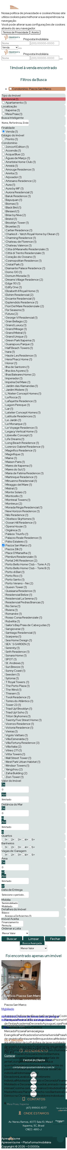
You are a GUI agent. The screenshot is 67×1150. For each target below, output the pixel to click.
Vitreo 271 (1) (14, 750)
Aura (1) (10, 185)
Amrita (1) (12, 173)
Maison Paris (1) (15, 462)
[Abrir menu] (1, 16)
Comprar (9, 1056)
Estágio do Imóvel (12, 135)
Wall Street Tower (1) (18, 758)
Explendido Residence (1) (22, 302)
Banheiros (7, 843)
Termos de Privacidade (15, 32)
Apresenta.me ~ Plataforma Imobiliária (26, 1142)
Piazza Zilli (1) (14, 549)
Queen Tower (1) (16, 587)
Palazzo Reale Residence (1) (24, 538)
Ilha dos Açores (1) (17, 371)
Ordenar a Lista (11, 928)
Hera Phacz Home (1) (19, 359)
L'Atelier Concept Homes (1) (23, 393)
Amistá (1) (12, 166)
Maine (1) (11, 458)
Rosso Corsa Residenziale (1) (24, 617)
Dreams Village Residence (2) (24, 279)
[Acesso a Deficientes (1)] (30, 916)
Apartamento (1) (16, 102)
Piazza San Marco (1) (18, 545)
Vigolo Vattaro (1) (17, 735)
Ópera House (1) (16, 526)
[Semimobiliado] (9, 903)
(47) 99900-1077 (36, 1107)
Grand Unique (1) (16, 336)
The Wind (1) (13, 690)
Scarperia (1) (13, 636)
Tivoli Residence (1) (18, 697)
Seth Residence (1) (17, 652)
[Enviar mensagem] (20, 48)
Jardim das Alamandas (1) (22, 386)
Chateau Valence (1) (19, 245)
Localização (9, 106)
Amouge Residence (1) (20, 169)
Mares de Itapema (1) (19, 466)
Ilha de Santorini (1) (17, 367)
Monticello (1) (14, 496)
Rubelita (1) (13, 621)
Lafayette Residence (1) (21, 401)
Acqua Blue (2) (15, 154)
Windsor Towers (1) (17, 765)
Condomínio (9, 143)
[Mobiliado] (9, 906)
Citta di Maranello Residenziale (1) (27, 249)
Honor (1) (11, 363)
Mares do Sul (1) (15, 469)
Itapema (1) (13, 110)
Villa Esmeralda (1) (17, 739)
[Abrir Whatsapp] (60, 1138)
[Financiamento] (12, 922)
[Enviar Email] (60, 1131)
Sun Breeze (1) (15, 667)
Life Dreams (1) (15, 439)
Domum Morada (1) (18, 276)
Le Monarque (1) (16, 424)
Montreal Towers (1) (18, 500)
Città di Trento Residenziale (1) (25, 253)
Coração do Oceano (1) (21, 257)
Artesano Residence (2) (21, 181)
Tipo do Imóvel (11, 95)
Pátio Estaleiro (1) (16, 541)
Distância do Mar (12, 804)
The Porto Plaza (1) (18, 686)
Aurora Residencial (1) (19, 192)
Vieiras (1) (12, 731)
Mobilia (6, 900)
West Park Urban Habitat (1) (23, 762)
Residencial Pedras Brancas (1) (25, 602)
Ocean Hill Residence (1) (21, 522)
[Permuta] (12, 925)
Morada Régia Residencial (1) (24, 507)
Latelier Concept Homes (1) (23, 412)
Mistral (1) (11, 488)
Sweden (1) (13, 674)
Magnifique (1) (15, 454)
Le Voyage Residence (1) (22, 428)
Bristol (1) (11, 219)
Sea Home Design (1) (19, 640)
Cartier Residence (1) (19, 230)
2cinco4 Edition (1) (17, 147)
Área (4, 858)
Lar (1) (9, 409)
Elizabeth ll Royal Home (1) (22, 291)
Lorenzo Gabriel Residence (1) (25, 447)
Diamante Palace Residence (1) (25, 268)
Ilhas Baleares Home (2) (20, 374)
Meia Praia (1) (14, 114)
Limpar (33, 939)
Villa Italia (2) (13, 746)
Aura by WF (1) (15, 188)
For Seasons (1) (15, 310)
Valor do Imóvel (11, 781)
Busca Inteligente (12, 118)
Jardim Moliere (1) (17, 390)
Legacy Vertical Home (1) (21, 431)
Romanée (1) (14, 614)
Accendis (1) (13, 150)
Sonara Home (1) (16, 655)
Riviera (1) (12, 610)
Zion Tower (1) (15, 777)
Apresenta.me (10, 1138)
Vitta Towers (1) (15, 754)
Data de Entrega (12, 890)
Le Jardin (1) (13, 420)
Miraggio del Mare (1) (19, 485)
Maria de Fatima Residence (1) (25, 473)
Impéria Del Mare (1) (18, 382)
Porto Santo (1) (15, 579)
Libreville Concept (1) (19, 435)
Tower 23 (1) (13, 705)
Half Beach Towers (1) (19, 348)
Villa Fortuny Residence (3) (22, 743)
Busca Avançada (32, 943)
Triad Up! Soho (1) (17, 712)
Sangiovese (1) (15, 629)
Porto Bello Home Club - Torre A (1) (28, 564)
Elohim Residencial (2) (19, 295)
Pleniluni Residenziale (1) (21, 557)
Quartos (6, 836)
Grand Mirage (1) (16, 329)
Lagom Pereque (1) (18, 405)
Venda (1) (12, 131)
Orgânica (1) (13, 530)
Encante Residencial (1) (20, 298)
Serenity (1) (13, 648)
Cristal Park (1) (14, 264)
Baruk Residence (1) (18, 196)
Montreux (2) (14, 503)
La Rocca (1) (13, 397)
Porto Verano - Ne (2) (19, 583)
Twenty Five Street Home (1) (24, 720)
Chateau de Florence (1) (21, 242)
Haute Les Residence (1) (21, 355)
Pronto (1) (12, 139)
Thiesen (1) (13, 693)
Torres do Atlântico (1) (19, 701)
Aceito (35, 32)
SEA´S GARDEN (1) (18, 644)
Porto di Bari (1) (15, 572)
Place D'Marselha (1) (18, 553)
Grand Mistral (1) (16, 333)
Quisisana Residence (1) (21, 591)
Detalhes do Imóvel (13, 909)
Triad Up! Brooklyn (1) (19, 709)
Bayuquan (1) (14, 200)
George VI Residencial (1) (22, 317)
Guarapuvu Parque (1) (19, 344)
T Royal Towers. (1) (17, 682)
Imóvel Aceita (10, 919)
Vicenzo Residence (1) (20, 724)
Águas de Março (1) (18, 158)
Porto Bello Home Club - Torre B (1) (28, 568)
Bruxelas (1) (13, 226)
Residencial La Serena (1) (21, 598)
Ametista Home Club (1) (21, 162)
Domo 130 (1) (14, 272)
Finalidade (8, 128)
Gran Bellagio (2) (16, 321)
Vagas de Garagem (13, 851)
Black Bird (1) (13, 207)
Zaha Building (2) (16, 773)
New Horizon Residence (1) (23, 511)
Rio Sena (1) (13, 606)
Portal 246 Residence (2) (21, 560)
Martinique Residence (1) (21, 477)
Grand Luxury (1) (16, 325)
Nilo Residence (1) (17, 515)
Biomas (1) (12, 204)
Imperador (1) (14, 378)
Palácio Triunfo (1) (17, 534)
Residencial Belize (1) (19, 595)
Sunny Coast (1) (15, 671)
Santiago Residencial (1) (21, 633)
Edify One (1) (14, 287)
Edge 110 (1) (13, 283)
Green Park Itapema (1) (20, 340)
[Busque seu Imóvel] (62, 10)
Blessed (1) (12, 211)
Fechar (55, 939)
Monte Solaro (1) (16, 492)
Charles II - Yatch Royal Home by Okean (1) (32, 234)
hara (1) (10, 352)
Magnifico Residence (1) (21, 450)
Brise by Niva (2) (16, 215)
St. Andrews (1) (15, 663)
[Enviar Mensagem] (61, 58)
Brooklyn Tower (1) (17, 223)
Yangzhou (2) (14, 769)
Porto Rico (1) (14, 576)
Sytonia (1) (12, 678)
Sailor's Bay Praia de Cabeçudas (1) (28, 625)
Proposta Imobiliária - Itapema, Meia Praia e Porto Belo (20, 9)
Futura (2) (12, 314)
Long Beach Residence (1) (22, 443)
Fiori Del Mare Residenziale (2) (25, 306)
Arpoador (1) (14, 177)
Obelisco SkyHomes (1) (20, 519)
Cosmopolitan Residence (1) (24, 261)
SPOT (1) (11, 659)
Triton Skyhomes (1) (18, 716)
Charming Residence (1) (21, 238)
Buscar (12, 939)
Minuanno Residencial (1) (21, 481)
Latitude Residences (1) (21, 416)
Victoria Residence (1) (19, 727)
